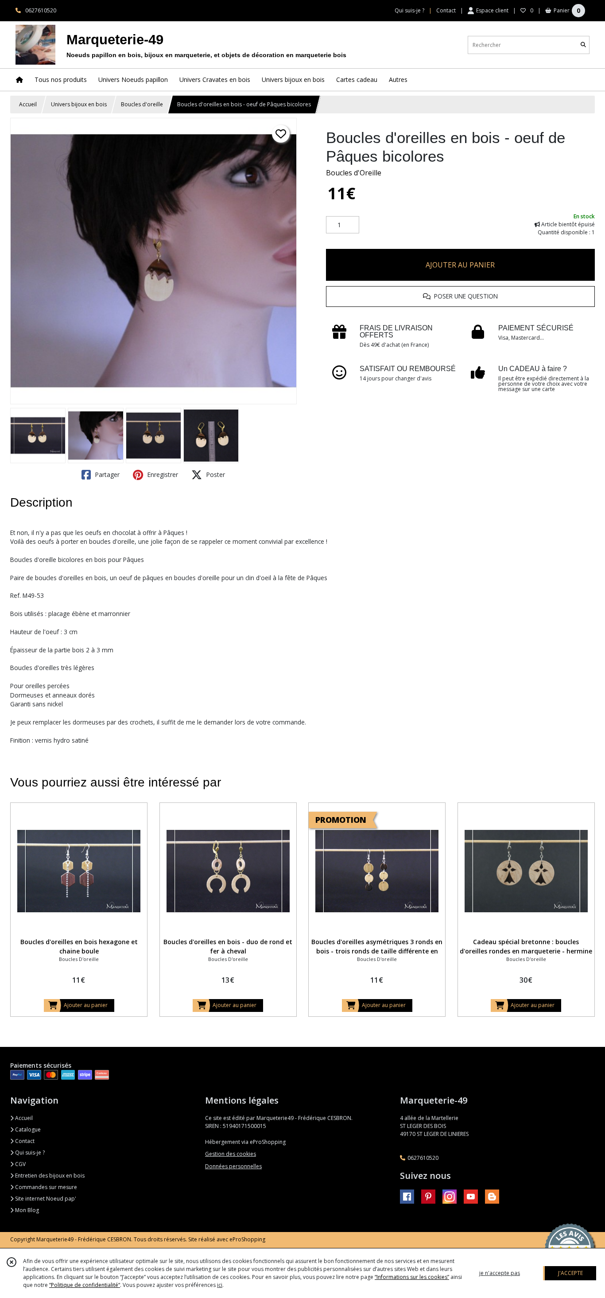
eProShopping (247, 1239)
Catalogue (27, 1129)
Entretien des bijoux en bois (49, 1175)
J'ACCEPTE (570, 1273)
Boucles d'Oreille (353, 173)
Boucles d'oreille (142, 104)
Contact (446, 10)
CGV (20, 1164)
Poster (214, 474)
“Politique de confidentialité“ (84, 1285)
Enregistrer (161, 474)
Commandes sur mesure (45, 1187)
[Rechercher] (583, 45)
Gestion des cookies (230, 1154)
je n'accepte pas (499, 1273)
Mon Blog (26, 1210)
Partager (106, 474)
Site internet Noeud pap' (45, 1198)
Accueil (28, 104)
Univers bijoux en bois (79, 104)
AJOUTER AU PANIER (460, 265)
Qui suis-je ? (29, 1152)
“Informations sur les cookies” (412, 1277)
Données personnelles (233, 1166)
